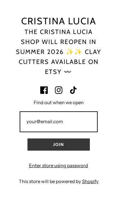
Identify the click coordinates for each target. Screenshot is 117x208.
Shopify (90, 181)
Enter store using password (58, 165)
